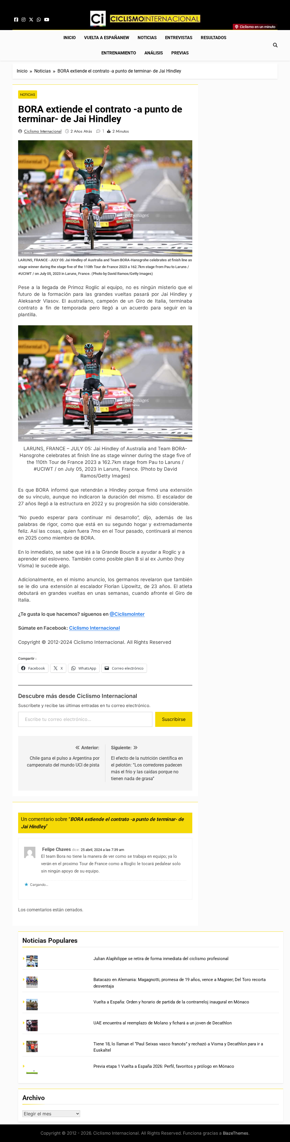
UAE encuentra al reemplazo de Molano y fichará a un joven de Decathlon (162, 1023)
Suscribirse (173, 719)
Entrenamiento (118, 53)
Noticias (147, 37)
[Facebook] (16, 19)
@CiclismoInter (127, 614)
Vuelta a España (106, 37)
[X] (31, 19)
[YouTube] (46, 19)
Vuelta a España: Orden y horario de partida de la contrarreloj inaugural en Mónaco (171, 1002)
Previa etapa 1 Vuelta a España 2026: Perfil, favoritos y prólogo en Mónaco (163, 1066)
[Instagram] (23, 19)
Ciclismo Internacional (42, 131)
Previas (180, 53)
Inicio (69, 37)
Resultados (213, 37)
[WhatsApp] (38, 19)
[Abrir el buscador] (275, 45)
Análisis (153, 53)
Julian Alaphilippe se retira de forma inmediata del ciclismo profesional (161, 958)
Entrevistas (178, 37)
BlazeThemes (235, 1133)
